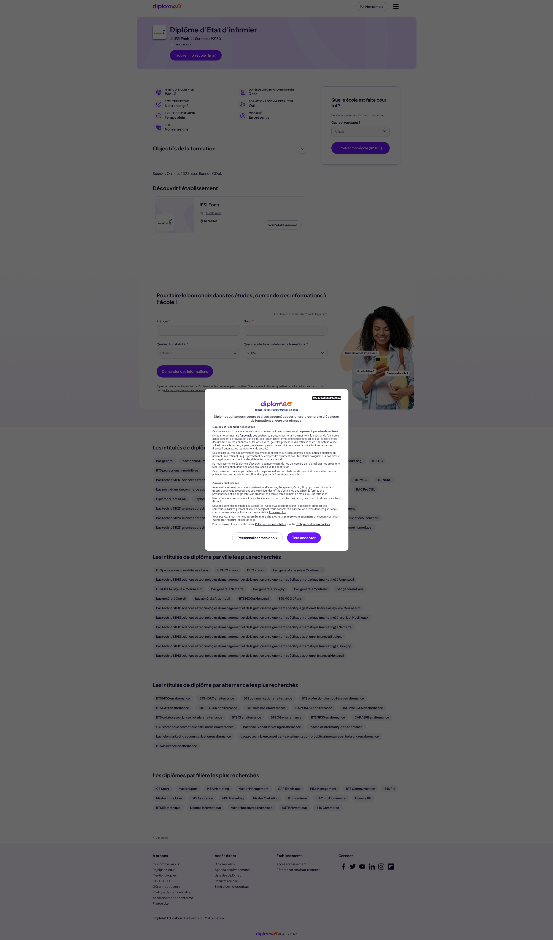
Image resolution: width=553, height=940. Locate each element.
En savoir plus (277, 512)
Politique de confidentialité (270, 524)
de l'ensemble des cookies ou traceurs (258, 435)
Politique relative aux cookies (313, 524)
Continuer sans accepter (326, 398)
